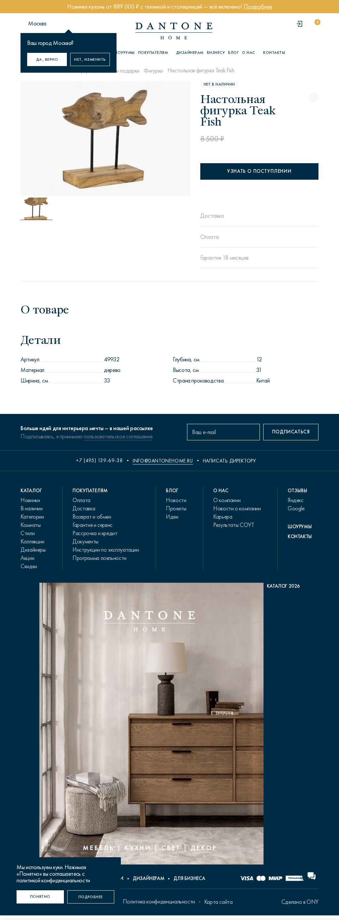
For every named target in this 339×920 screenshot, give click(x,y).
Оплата (81, 500)
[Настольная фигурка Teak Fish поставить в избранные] (313, 97)
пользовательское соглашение (118, 436)
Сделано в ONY (299, 902)
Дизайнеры (33, 549)
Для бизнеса (189, 878)
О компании (226, 500)
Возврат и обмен (92, 516)
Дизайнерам (190, 52)
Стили (27, 533)
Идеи (172, 516)
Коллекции (32, 541)
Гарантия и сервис (93, 525)
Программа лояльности (99, 558)
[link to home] (173, 30)
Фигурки (153, 70)
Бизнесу (216, 52)
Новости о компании (237, 508)
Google (296, 508)
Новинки (30, 500)
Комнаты (30, 525)
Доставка (84, 508)
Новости (176, 500)
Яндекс (296, 500)
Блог (233, 52)
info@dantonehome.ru (163, 461)
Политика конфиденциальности (159, 901)
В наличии (32, 508)
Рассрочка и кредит (95, 533)
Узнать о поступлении (259, 171)
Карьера (222, 516)
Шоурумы (124, 52)
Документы (85, 541)
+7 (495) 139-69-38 (99, 460)
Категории (32, 516)
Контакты (274, 52)
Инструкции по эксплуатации (106, 549)
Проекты (176, 508)
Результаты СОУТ (233, 525)
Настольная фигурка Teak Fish (201, 70)
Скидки (29, 566)
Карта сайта (218, 902)
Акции (27, 558)
